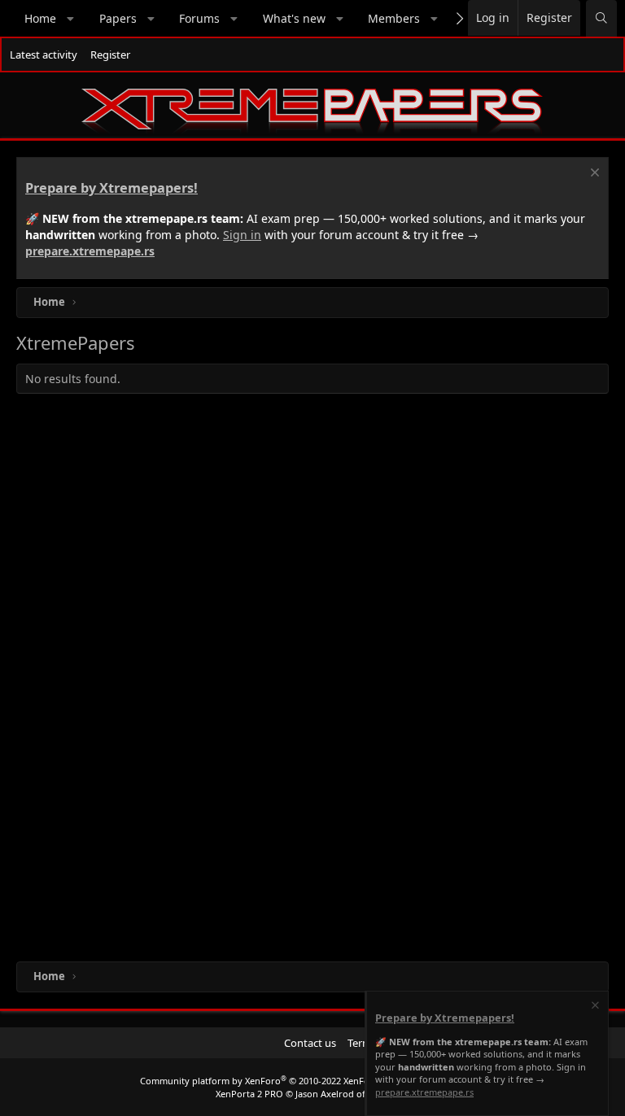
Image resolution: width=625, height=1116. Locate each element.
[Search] (601, 18)
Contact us (310, 1042)
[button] (71, 19)
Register (110, 54)
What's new (294, 18)
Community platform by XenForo (269, 1081)
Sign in (242, 234)
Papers (118, 18)
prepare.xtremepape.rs (90, 251)
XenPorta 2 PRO (249, 1094)
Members (394, 18)
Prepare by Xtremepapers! (111, 188)
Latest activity (43, 54)
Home (40, 18)
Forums (199, 18)
